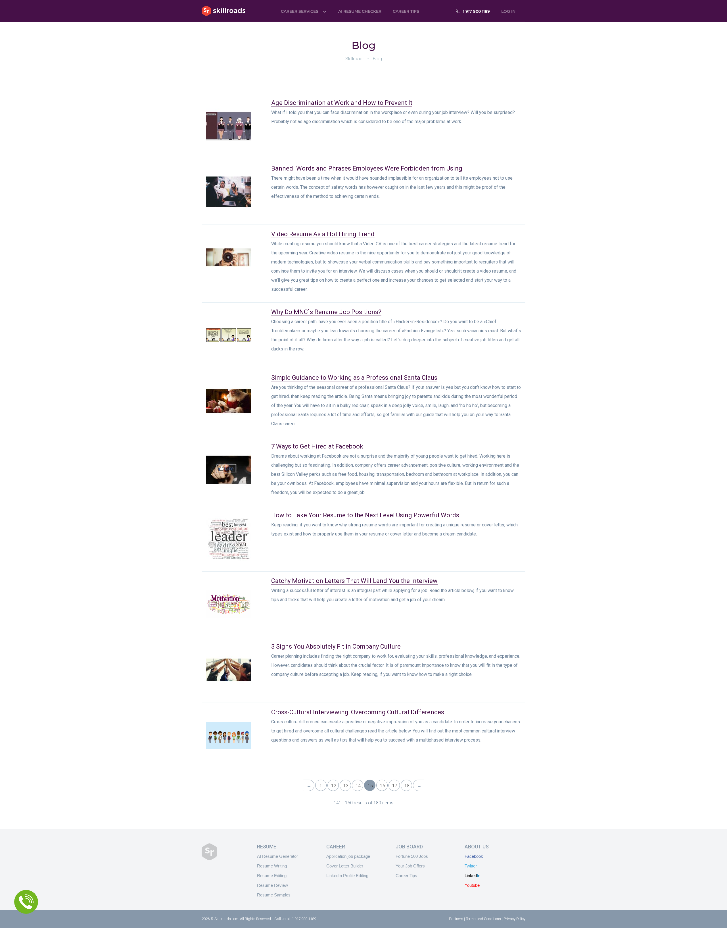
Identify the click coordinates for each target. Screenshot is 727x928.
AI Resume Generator (277, 856)
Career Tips (406, 11)
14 (358, 785)
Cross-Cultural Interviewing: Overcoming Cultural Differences (357, 712)
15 (370, 785)
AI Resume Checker (359, 11)
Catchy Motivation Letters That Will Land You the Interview (354, 580)
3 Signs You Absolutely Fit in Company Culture (336, 646)
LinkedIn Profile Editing (347, 875)
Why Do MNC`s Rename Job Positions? (326, 311)
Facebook (474, 856)
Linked (472, 875)
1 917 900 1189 (476, 11)
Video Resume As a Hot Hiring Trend (323, 234)
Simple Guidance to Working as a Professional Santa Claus (354, 377)
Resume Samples (274, 894)
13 (345, 785)
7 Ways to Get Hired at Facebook (317, 446)
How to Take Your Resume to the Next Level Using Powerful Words (365, 515)
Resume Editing (272, 875)
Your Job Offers (410, 865)
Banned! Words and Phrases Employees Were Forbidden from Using (366, 168)
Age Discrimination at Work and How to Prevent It (341, 102)
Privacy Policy (514, 919)
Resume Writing (272, 865)
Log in (508, 11)
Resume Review (272, 885)
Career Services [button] (299, 11)
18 (407, 785)
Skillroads (223, 10)
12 (333, 785)
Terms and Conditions (483, 919)
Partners (456, 919)
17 (394, 785)
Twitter (471, 865)
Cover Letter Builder (344, 865)
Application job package (348, 856)
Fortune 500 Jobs (412, 856)
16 (382, 785)
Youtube (472, 885)
